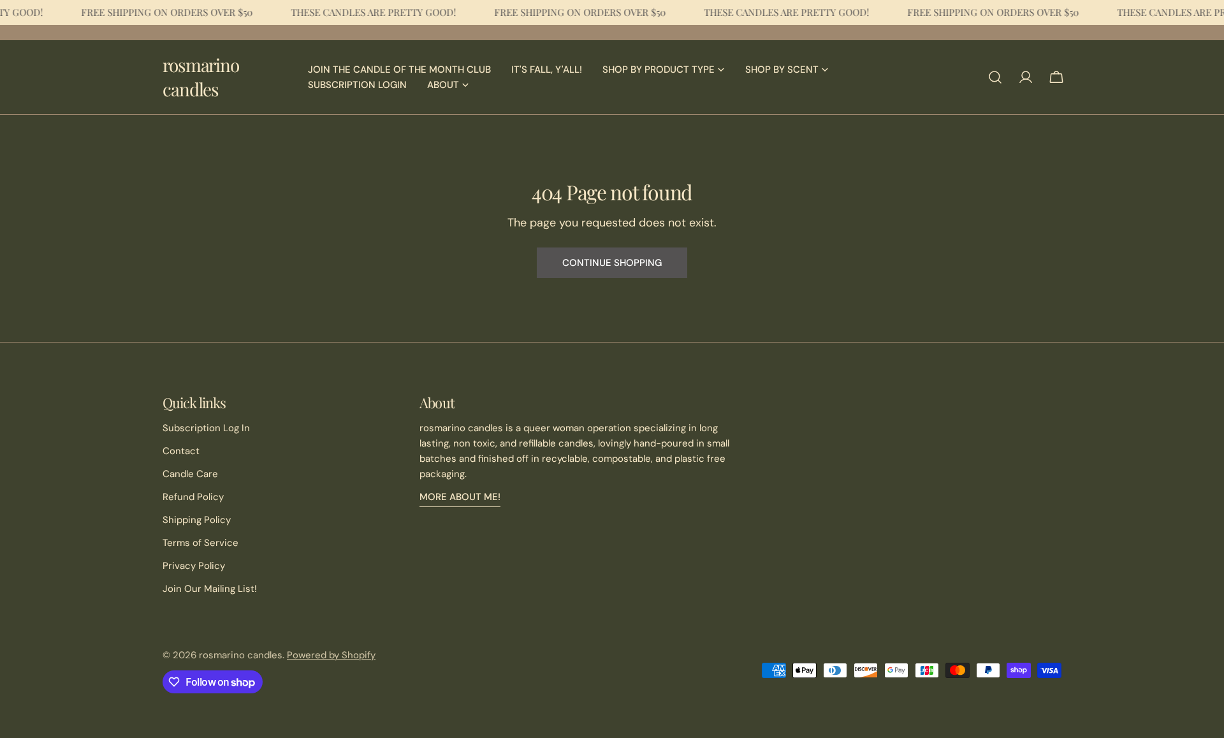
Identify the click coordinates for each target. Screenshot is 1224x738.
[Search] (995, 77)
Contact (181, 451)
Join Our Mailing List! (210, 588)
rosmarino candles (201, 77)
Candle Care (190, 474)
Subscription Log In (206, 428)
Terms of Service (200, 542)
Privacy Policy (194, 565)
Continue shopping (612, 262)
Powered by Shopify (331, 655)
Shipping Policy (197, 519)
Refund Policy (193, 497)
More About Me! (459, 497)
